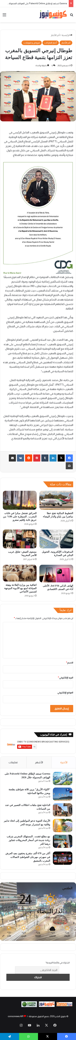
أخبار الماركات (50, 42)
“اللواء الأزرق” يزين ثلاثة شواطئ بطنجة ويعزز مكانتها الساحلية (38, 3)
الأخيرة (63, 762)
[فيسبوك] (69, 458)
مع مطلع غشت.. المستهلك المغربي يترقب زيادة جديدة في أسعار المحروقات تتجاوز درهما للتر (28, 840)
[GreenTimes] (29, 1006)
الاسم (69, 662)
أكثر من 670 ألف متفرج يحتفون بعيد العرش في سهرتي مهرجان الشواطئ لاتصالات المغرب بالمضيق (27, 857)
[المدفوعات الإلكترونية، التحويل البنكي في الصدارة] (56, 539)
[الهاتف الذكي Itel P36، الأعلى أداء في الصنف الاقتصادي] (56, 573)
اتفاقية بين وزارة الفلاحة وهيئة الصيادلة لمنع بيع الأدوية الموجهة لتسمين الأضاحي (20, 588)
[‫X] (61, 458)
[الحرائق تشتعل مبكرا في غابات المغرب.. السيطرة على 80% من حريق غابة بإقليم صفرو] (20, 500)
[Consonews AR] (47, 1006)
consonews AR (15, 1016)
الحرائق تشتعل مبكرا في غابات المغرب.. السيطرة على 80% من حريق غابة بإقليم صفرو (20, 516)
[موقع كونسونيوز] (53, 15)
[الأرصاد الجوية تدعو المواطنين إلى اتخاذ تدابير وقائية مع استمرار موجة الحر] (62, 825)
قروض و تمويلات (32, 42)
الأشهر (39, 762)
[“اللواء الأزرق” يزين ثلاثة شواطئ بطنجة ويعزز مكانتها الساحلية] (62, 794)
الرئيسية (66, 35)
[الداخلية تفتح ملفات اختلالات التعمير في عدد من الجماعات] (62, 809)
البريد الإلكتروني (65, 677)
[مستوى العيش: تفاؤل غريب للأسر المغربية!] (20, 539)
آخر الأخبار (55, 35)
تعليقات (13, 762)
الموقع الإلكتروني (65, 692)
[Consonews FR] (64, 1005)
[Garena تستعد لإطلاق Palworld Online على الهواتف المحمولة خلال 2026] (62, 778)
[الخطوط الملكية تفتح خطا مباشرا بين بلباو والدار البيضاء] (56, 500)
